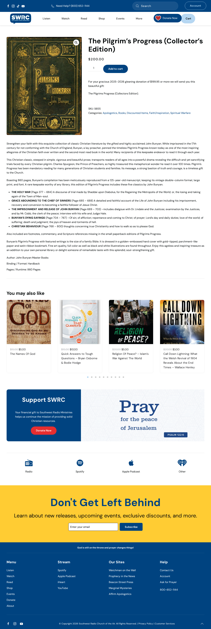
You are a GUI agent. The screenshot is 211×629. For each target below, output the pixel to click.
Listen (46, 18)
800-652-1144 (169, 589)
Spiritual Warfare (180, 113)
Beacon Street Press (121, 582)
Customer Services (165, 623)
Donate (11, 600)
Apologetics (110, 113)
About (10, 606)
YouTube (63, 588)
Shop (102, 18)
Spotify (62, 570)
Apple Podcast (66, 576)
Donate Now (43, 430)
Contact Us (166, 570)
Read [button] (84, 18)
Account (195, 5)
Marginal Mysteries (120, 588)
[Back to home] (20, 18)
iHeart (61, 582)
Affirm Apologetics (120, 594)
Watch (10, 576)
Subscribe (131, 527)
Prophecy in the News (122, 576)
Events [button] (120, 18)
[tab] (88, 377)
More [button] (139, 18)
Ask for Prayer (168, 582)
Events (11, 594)
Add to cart (115, 69)
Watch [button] (65, 18)
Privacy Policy (145, 623)
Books (122, 113)
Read (10, 582)
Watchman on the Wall (122, 570)
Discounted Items (137, 113)
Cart (188, 18)
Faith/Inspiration (159, 113)
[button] (76, 42)
